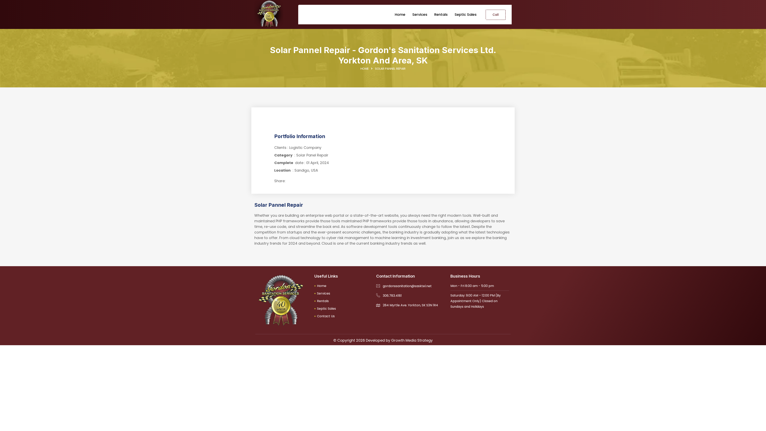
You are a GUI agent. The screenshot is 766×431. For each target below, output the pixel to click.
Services (419, 14)
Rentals (441, 14)
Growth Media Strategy (412, 340)
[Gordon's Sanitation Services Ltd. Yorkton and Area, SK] (268, 13)
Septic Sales (466, 14)
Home (400, 14)
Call (496, 15)
